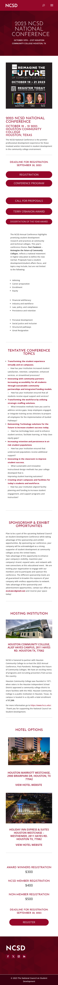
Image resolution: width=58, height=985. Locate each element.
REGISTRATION (29, 174)
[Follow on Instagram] (19, 956)
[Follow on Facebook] (8, 956)
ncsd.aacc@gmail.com (15, 591)
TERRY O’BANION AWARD (29, 211)
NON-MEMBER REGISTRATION (29, 894)
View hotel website (29, 845)
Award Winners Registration (29, 867)
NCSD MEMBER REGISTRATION (29, 881)
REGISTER (29, 922)
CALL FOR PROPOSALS (29, 201)
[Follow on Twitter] (13, 956)
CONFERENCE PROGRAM (29, 183)
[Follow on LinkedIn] (24, 956)
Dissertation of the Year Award (29, 221)
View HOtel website (28, 785)
